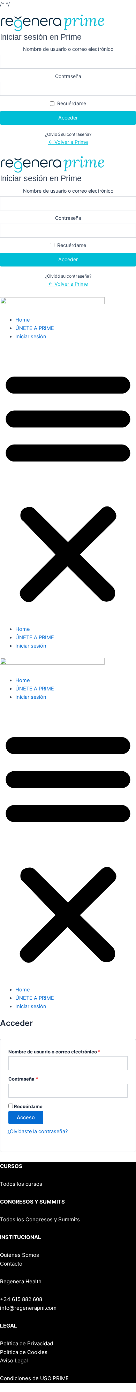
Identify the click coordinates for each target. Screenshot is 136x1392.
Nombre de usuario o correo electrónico (68, 49)
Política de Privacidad (26, 1343)
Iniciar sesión (30, 336)
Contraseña (68, 76)
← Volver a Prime (68, 142)
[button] (68, 486)
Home (22, 320)
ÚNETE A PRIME (34, 328)
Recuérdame (71, 103)
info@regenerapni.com (28, 1308)
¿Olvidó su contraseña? (68, 134)
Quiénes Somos (19, 1255)
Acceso (26, 1117)
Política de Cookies (23, 1352)
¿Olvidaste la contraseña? (37, 1131)
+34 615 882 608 (21, 1299)
